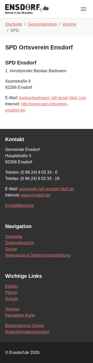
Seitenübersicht (19, 243)
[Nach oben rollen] (81, 351)
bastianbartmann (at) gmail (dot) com (52, 98)
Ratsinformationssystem (27, 332)
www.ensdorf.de (35, 195)
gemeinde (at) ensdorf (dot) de (46, 189)
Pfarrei (11, 292)
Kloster (11, 286)
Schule (11, 298)
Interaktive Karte (20, 315)
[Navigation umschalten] (83, 9)
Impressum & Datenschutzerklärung (38, 255)
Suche (11, 249)
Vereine (12, 309)
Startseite (13, 236)
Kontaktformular (19, 205)
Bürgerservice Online (24, 325)
